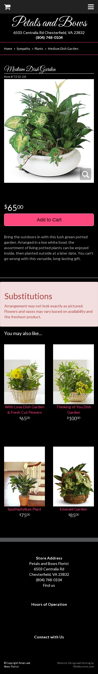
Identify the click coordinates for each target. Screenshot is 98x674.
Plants (39, 48)
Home (8, 48)
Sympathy (23, 48)
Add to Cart (49, 219)
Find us (49, 585)
